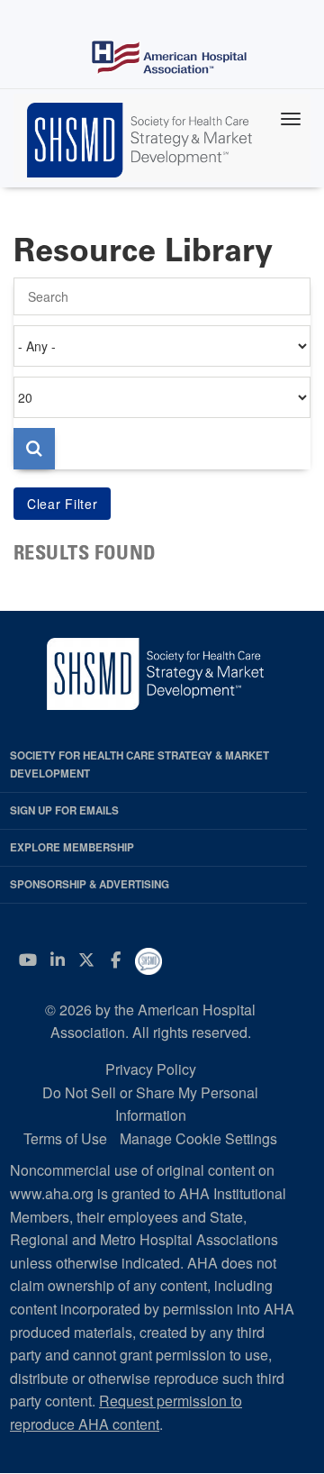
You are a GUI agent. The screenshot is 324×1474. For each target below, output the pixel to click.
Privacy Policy (150, 1069)
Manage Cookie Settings (198, 1138)
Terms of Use (65, 1138)
